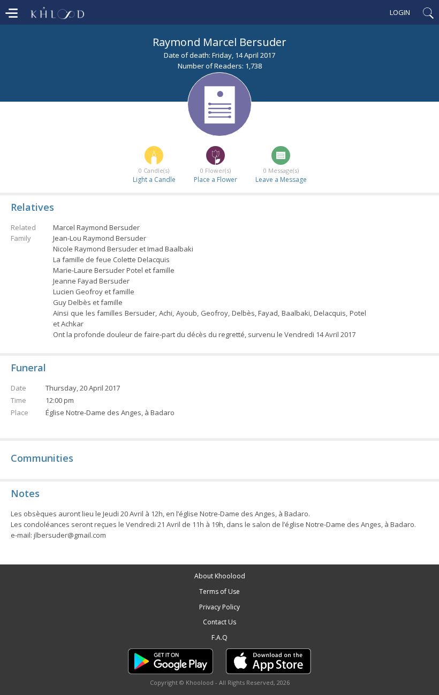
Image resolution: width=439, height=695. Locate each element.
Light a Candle (154, 179)
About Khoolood (219, 576)
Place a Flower (215, 179)
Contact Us (219, 622)
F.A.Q (219, 637)
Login (400, 12)
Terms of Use (219, 591)
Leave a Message (281, 179)
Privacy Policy (219, 607)
